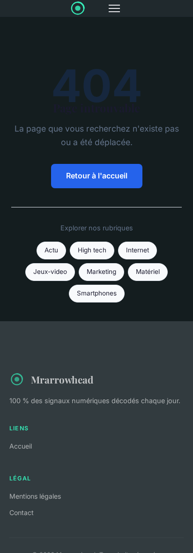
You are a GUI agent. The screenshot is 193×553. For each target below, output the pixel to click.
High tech (92, 250)
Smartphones (97, 293)
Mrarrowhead (62, 379)
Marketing (101, 271)
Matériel (148, 271)
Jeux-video (50, 271)
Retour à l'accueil (96, 175)
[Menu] (114, 8)
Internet (137, 250)
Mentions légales (35, 496)
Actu (51, 250)
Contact (21, 512)
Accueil (20, 446)
